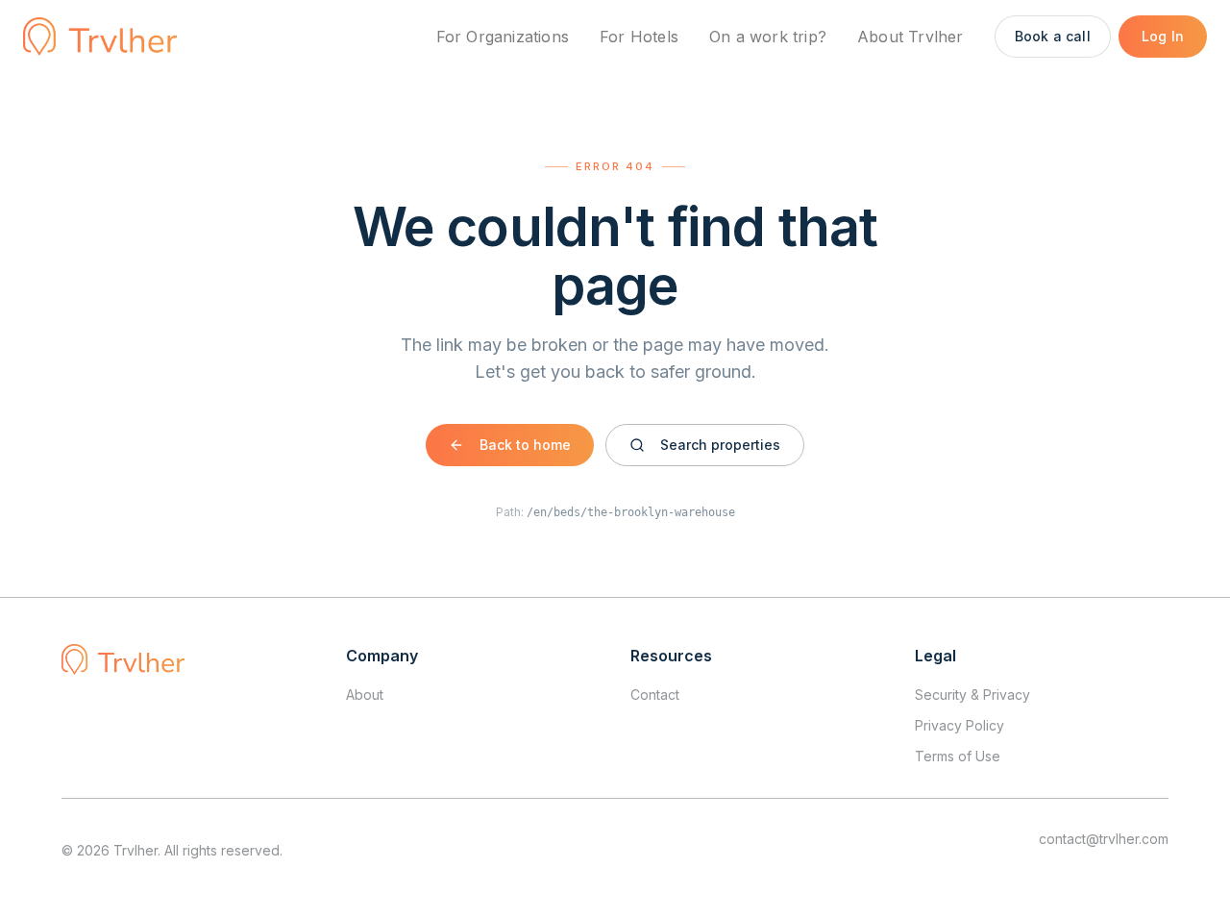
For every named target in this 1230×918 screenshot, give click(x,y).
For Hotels (639, 36)
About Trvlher (910, 36)
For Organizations (502, 36)
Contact (654, 694)
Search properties (720, 444)
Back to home (525, 444)
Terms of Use (957, 756)
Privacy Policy (959, 725)
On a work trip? (767, 36)
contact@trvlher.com (1103, 839)
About (364, 694)
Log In (1163, 36)
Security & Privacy (972, 694)
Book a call (1053, 36)
